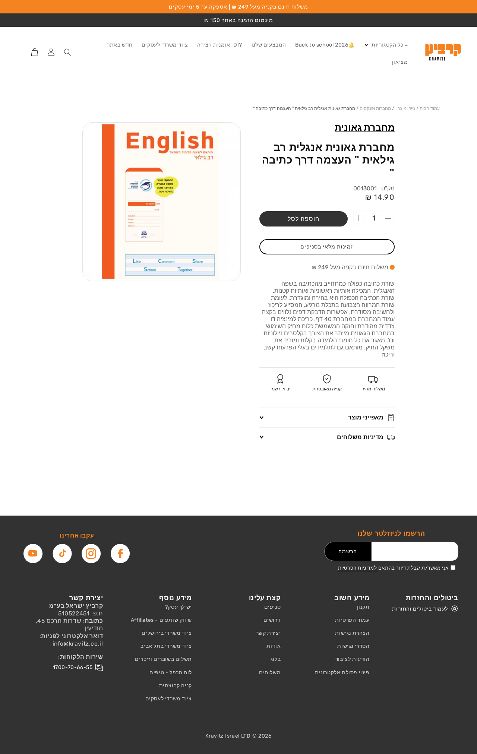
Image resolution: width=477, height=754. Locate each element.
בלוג (276, 659)
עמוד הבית (430, 108)
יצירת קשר (268, 633)
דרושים (272, 620)
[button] (386, 45)
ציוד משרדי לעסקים (168, 699)
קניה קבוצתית (175, 685)
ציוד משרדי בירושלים (167, 633)
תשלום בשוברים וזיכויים (163, 659)
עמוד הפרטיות (352, 620)
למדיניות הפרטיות (357, 568)
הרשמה (347, 551)
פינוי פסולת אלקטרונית (342, 672)
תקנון (363, 607)
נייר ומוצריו (405, 108)
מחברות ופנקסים (375, 108)
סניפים (272, 607)
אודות (273, 646)
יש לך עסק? (178, 607)
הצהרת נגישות (352, 633)
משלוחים (270, 672)
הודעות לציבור (352, 659)
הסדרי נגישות (353, 646)
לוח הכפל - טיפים (170, 672)
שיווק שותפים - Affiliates (161, 620)
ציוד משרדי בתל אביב (166, 646)
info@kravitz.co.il (78, 643)
